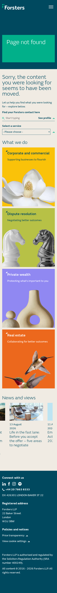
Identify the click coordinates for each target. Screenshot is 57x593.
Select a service (11, 126)
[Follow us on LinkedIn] (4, 483)
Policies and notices (15, 529)
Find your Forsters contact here (21, 112)
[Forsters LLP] (13, 7)
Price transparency (13, 535)
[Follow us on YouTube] (20, 483)
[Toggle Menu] (51, 6)
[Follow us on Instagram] (14, 483)
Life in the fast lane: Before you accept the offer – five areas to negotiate (26, 438)
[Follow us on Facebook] (9, 483)
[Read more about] (28, 176)
